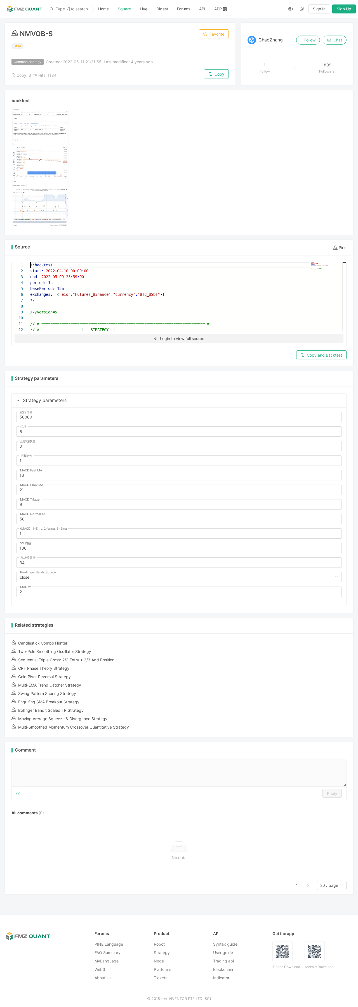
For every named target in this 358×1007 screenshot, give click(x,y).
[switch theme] (301, 8)
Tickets (160, 977)
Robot (159, 944)
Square (124, 8)
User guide (223, 952)
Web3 (100, 969)
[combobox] (176, 577)
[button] (18, 400)
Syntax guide (225, 944)
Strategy (162, 952)
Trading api (223, 961)
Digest (162, 8)
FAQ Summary (108, 952)
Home (103, 8)
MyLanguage (107, 961)
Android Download (319, 967)
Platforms (162, 969)
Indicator (221, 977)
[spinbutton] (179, 417)
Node (159, 961)
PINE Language (109, 944)
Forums (183, 8)
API (202, 8)
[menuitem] (103, 9)
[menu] (189, 9)
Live (143, 8)
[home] (25, 9)
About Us (103, 977)
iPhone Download (286, 967)
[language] (290, 8)
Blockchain (223, 969)
